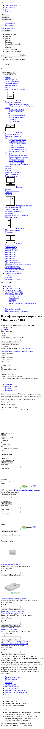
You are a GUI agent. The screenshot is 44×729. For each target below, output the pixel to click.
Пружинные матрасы (17, 163)
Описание (8, 384)
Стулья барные (14, 121)
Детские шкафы (11, 260)
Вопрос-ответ (10, 390)
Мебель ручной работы (13, 273)
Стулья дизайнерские (17, 115)
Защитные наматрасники (18, 157)
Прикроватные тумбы (13, 172)
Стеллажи (8, 193)
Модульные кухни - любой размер (21, 106)
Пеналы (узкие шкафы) (13, 207)
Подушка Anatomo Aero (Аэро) (12, 613)
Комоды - (8, 277)
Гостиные (8, 189)
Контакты (8, 9)
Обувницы (9, 232)
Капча (3, 484)
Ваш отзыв (5, 469)
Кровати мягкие (15, 145)
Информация (5, 673)
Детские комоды (11, 247)
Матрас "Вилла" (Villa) (9, 629)
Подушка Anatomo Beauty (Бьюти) (13, 599)
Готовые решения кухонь (18, 104)
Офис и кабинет (25, 264)
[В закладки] (22, 575)
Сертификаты (10, 7)
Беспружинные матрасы (18, 155)
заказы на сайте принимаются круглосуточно (17, 351)
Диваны (8, 78)
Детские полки (10, 252)
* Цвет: (3, 335)
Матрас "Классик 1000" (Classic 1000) (14, 644)
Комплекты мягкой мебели (15, 89)
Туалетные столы (11, 174)
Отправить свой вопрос (9, 531)
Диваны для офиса (12, 266)
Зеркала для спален (12, 134)
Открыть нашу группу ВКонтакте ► (22, 303)
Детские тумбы (10, 258)
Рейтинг (4, 479)
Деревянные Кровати (17, 142)
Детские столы (10, 254)
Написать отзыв (7, 462)
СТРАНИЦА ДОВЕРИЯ (14, 294)
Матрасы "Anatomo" (16, 159)
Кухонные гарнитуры (13, 102)
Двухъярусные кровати (17, 140)
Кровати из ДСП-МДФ (17, 143)
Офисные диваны (11, 83)
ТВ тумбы (8, 195)
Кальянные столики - (13, 279)
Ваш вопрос (5, 514)
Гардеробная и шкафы (24, 206)
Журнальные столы (12, 191)
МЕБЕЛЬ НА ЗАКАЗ (13, 290)
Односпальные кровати (18, 151)
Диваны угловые (11, 85)
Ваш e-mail (5, 510)
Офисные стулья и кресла (14, 270)
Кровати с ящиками (16, 147)
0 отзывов (5, 346)
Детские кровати (11, 249)
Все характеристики (8, 373)
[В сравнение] (24, 575)
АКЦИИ (8, 286)
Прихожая (20, 228)
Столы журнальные (16, 110)
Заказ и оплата (10, 685)
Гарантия (8, 11)
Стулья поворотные (16, 117)
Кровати (8, 138)
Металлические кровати (18, 149)
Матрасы (8, 153)
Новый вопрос (6, 503)
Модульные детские (12, 262)
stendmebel (4, 329)
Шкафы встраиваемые (13, 211)
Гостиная (19, 187)
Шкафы (8, 168)
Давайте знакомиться (13, 677)
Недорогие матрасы (16, 161)
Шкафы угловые (11, 217)
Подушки (8, 166)
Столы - (8, 275)
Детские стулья (10, 256)
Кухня (18, 100)
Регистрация (9, 25)
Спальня (19, 132)
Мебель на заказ (11, 679)
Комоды (8, 170)
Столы (7, 108)
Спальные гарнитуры (13, 136)
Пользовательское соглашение (16, 692)
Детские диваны (11, 245)
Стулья (7, 113)
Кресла (7, 87)
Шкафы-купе (10, 213)
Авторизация (10, 23)
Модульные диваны (12, 81)
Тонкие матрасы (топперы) (19, 164)
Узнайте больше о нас (13, 5)
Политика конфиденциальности (17, 690)
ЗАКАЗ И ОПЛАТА (12, 288)
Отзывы (12, 302)
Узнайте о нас (14, 296)
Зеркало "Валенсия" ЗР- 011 (11, 564)
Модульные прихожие (13, 230)
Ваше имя (4, 464)
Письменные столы (12, 271)
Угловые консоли (11, 209)
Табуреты (12, 119)
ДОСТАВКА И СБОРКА (14, 292)
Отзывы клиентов (11, 688)
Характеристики (11, 386)
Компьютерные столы (13, 268)
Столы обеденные (16, 111)
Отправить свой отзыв (9, 494)
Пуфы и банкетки (11, 176)
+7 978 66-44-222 (27, 348)
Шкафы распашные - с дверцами (17, 215)
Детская (19, 243)
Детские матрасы (11, 250)
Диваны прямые (11, 80)
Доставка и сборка (12, 686)
